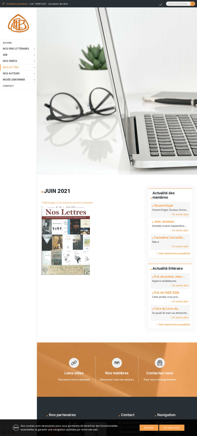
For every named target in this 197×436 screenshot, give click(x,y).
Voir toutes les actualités (174, 253)
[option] (96, 4)
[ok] (192, 4)
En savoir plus (172, 427)
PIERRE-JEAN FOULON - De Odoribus (50, 3)
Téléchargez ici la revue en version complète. (67, 202)
